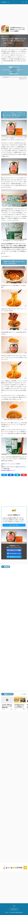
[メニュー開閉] (26, 2)
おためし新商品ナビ (14, 515)
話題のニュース (4, 36)
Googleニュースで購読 (15, 550)
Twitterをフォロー (15, 557)
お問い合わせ (14, 909)
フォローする (14, 525)
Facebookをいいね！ (15, 553)
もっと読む (23, 694)
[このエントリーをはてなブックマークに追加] (17, 475)
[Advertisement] (14, 95)
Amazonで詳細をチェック (8, 470)
